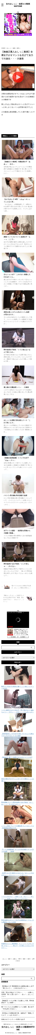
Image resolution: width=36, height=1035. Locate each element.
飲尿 (24, 959)
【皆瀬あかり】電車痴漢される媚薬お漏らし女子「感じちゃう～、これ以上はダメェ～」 (17, 987)
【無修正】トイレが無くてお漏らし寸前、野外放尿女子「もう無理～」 (17, 1001)
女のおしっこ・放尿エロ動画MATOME (18, 5)
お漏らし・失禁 (16, 959)
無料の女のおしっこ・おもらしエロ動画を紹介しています (18, 1024)
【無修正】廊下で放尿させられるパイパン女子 (16, 757)
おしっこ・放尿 (6, 959)
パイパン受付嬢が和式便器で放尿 (15, 495)
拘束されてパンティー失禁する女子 (13, 1019)
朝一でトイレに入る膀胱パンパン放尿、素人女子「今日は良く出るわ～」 (17, 1008)
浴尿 (29, 959)
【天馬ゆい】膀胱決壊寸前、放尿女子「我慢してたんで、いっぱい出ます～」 (17, 1014)
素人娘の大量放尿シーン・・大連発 (16, 387)
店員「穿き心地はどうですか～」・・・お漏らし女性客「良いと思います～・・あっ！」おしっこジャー (17, 994)
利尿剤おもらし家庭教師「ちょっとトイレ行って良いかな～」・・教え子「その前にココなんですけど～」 (17, 946)
